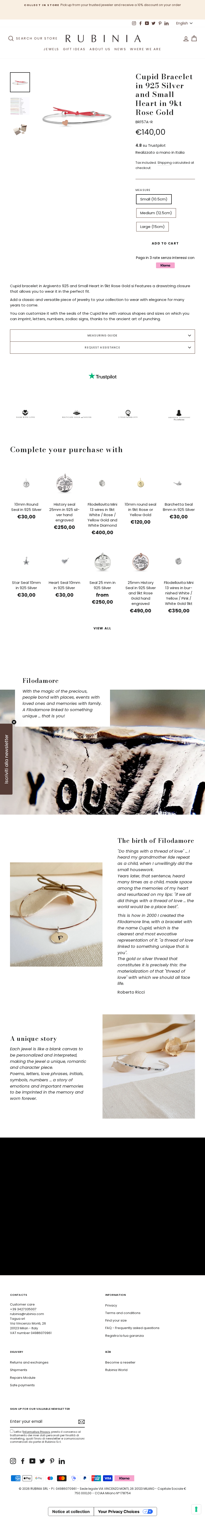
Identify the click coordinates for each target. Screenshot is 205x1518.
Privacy (111, 1305)
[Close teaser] (14, 722)
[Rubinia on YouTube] (33, 1461)
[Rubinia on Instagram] (13, 1461)
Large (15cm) (152, 226)
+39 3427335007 (23, 1309)
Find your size (116, 1320)
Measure (143, 190)
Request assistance (102, 347)
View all (102, 628)
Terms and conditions (122, 1313)
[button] (6, 759)
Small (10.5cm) (154, 199)
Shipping (165, 162)
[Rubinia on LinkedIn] (62, 1461)
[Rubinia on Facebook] (23, 1461)
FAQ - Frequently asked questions (132, 1328)
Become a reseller (120, 1362)
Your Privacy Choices (119, 1511)
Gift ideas (74, 49)
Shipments (18, 1370)
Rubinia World (116, 1370)
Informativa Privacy (36, 1432)
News (120, 49)
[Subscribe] (81, 1422)
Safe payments (22, 1385)
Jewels (51, 49)
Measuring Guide (103, 335)
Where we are (145, 49)
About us (100, 49)
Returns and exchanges (29, 1362)
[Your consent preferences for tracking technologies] (196, 1509)
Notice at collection (71, 1511)
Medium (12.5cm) (156, 212)
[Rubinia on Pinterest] (52, 1461)
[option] (102, 4)
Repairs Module (23, 1378)
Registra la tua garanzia (124, 1336)
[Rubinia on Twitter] (42, 1461)
